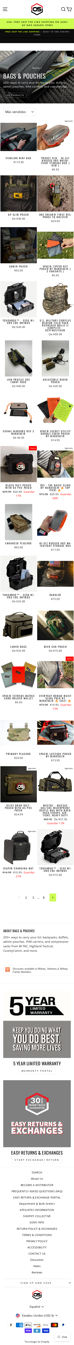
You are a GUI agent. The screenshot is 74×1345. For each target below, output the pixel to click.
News (37, 1266)
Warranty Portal (37, 1070)
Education (37, 1260)
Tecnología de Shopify (37, 1341)
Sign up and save (36, 1282)
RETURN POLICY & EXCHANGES (37, 1228)
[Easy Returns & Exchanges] (37, 1113)
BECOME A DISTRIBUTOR (37, 1185)
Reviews (37, 1272)
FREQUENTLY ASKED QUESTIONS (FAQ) (37, 1191)
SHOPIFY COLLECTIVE (37, 1216)
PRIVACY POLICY (36, 1241)
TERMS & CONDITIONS (37, 1235)
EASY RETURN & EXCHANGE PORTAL (37, 1197)
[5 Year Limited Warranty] (37, 1024)
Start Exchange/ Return (37, 1160)
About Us (37, 1178)
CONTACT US (37, 1253)
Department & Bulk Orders (37, 1203)
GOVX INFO (37, 1222)
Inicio (36, 68)
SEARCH (37, 1172)
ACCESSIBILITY (37, 1247)
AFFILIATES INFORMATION (37, 1210)
